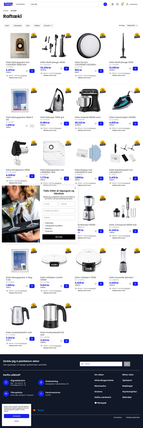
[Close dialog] (75, 188)
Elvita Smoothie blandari (121, 277)
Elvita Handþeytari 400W (18, 170)
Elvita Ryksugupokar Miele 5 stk (19, 118)
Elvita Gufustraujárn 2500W (122, 117)
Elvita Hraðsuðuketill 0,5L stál (52, 333)
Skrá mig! (58, 237)
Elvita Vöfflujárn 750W (85, 277)
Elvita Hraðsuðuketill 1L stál (19, 332)
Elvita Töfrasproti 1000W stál (122, 224)
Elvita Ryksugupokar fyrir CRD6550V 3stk (52, 171)
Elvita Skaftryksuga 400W (52, 62)
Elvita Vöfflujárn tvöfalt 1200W (51, 278)
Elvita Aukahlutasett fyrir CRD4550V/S (121, 171)
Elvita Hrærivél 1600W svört (88, 117)
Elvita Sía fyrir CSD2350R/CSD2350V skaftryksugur (85, 64)
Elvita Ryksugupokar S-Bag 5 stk (19, 278)
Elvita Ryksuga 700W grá (52, 117)
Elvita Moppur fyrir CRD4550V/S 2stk (83, 171)
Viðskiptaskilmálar (133, 417)
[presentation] (20, 4)
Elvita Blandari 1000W (85, 224)
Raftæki (14, 11)
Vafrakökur (118, 417)
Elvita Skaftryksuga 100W (121, 62)
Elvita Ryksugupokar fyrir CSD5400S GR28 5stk (18, 63)
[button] (105, 4)
